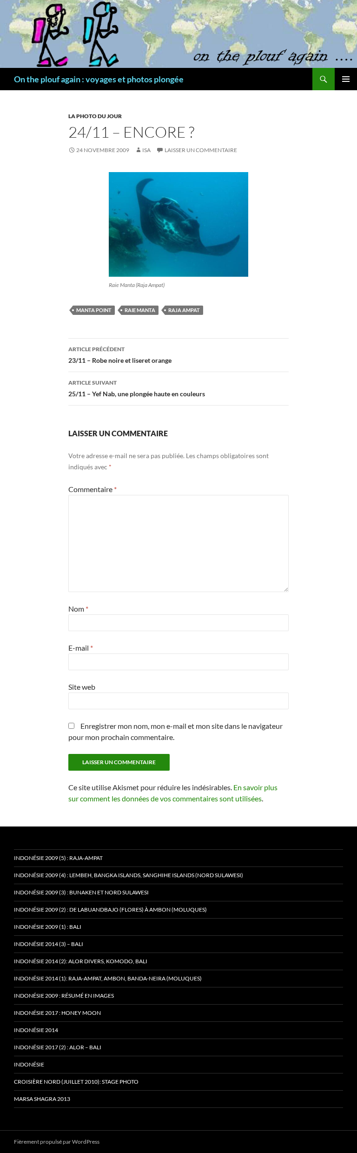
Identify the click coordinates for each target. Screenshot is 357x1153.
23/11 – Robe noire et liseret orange (120, 355)
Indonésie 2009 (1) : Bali (47, 926)
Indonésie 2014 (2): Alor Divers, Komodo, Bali (80, 961)
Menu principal (346, 79)
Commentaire (92, 489)
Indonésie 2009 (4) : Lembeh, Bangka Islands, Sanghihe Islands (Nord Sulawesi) (128, 875)
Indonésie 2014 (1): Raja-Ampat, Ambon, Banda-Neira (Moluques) (108, 978)
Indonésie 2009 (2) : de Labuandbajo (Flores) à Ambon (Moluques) (110, 909)
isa (146, 150)
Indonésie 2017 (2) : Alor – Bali (57, 1047)
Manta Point (94, 310)
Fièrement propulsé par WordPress (56, 1141)
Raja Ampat (184, 310)
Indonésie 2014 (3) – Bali (48, 943)
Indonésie (29, 1064)
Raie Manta (140, 310)
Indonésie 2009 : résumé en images (64, 995)
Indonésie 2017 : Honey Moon (57, 1012)
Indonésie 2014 (36, 1029)
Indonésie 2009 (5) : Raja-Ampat (58, 857)
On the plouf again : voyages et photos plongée (99, 79)
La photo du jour (95, 116)
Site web (81, 686)
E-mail (80, 647)
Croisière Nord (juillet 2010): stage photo (76, 1081)
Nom (78, 608)
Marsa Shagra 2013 (42, 1098)
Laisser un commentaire (201, 150)
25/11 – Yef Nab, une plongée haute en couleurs (136, 388)
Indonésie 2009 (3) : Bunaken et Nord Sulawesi (81, 892)
